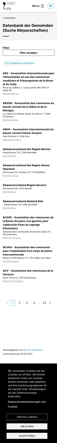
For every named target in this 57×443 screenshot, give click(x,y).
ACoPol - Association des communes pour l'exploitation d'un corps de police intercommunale (27, 251)
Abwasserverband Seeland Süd (23, 201)
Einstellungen (27, 416)
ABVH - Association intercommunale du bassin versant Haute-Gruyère (28, 131)
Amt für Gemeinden (33, 350)
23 (44, 302)
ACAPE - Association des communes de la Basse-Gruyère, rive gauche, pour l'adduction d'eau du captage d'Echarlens (28, 223)
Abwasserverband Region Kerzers (24, 185)
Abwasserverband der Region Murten (27, 149)
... (39, 303)
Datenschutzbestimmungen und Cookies (27, 404)
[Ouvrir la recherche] (51, 6)
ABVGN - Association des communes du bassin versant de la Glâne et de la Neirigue (28, 107)
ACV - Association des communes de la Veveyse (28, 272)
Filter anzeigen (28, 52)
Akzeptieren (27, 435)
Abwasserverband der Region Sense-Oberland (26, 167)
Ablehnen (27, 426)
